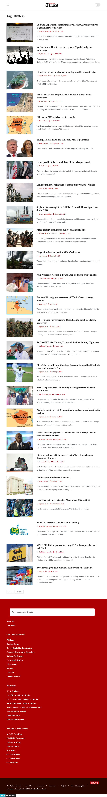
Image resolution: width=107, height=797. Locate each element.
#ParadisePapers (13, 758)
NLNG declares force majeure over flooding (58, 522)
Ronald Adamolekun (45, 214)
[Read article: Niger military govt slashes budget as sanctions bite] (20, 237)
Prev (11, 592)
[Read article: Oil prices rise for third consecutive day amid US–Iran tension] (20, 80)
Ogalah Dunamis (44, 54)
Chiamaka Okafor (44, 278)
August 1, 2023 (58, 278)
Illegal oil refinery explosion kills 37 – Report (58, 252)
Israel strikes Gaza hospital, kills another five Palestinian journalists (64, 96)
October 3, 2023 (54, 256)
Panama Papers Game (15, 719)
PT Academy (12, 664)
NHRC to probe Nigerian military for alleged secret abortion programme (66, 389)
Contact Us (11, 625)
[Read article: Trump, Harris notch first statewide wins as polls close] (20, 147)
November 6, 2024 (57, 143)
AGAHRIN (11, 750)
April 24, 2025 (55, 121)
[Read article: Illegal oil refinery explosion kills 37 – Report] (20, 260)
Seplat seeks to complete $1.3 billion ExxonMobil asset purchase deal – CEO (67, 208)
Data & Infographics (78, 786)
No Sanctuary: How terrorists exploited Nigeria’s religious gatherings (64, 48)
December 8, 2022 (58, 462)
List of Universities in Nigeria (18, 695)
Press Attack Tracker (15, 660)
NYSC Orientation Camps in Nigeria (21, 703)
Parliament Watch (14, 742)
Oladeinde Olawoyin (45, 346)
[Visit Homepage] (52, 5)
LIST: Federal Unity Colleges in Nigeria (22, 699)
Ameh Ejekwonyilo (45, 394)
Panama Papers (13, 746)
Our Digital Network (14, 786)
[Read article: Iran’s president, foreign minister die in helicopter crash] (20, 170)
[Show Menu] (8, 5)
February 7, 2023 (56, 372)
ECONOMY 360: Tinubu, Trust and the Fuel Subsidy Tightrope (68, 342)
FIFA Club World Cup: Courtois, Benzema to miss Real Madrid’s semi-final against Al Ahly (68, 366)
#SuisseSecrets (12, 762)
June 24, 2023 (55, 327)
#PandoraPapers (13, 754)
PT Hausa (10, 640)
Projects (63, 786)
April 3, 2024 (53, 188)
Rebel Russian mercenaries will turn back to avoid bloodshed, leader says (66, 321)
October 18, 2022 (60, 526)
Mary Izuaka (43, 188)
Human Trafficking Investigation (19, 648)
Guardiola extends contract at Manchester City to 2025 (63, 500)
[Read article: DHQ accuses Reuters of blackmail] (20, 485)
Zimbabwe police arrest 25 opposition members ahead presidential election (68, 411)
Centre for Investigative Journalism (21, 652)
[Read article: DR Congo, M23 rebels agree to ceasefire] (20, 125)
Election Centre (13, 644)
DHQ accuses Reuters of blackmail (53, 477)
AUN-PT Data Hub (14, 734)
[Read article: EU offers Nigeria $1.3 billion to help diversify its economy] (20, 575)
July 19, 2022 (58, 552)
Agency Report (43, 143)
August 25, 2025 (55, 101)
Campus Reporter (14, 676)
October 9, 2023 (65, 233)
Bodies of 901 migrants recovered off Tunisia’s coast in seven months (65, 299)
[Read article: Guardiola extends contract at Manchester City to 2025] (20, 508)
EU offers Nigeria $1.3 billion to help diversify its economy (64, 567)
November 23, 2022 (57, 504)
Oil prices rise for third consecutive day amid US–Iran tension (66, 72)
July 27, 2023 (53, 304)
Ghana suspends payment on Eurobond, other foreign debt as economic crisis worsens (66, 434)
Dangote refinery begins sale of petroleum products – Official (66, 184)
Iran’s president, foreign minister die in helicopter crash (63, 162)
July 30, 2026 (58, 31)
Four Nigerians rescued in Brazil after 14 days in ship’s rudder (67, 274)
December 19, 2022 (61, 439)
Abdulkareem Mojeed (45, 76)
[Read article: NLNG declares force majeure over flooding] (20, 530)
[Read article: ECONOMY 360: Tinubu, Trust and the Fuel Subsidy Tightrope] (20, 350)
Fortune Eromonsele (45, 31)
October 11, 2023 (60, 214)
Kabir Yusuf (42, 166)
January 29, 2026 (60, 76)
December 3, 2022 (57, 481)
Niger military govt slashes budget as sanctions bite (61, 229)
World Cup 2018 (13, 715)
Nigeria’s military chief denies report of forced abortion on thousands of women (65, 456)
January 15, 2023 (56, 417)
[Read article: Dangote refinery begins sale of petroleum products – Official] (20, 192)
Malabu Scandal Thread (16, 711)
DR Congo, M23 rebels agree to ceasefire (56, 117)
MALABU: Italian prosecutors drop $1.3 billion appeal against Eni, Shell (67, 546)
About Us (10, 621)
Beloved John (43, 101)
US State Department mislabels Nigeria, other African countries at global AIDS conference (67, 26)
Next (19, 592)
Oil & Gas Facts (13, 691)
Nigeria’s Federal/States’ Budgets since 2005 (24, 707)
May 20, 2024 (53, 166)
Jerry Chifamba (43, 233)
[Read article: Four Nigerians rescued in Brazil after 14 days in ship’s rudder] (20, 282)
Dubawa (10, 668)
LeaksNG (10, 672)
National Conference (15, 656)
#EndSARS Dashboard (16, 738)
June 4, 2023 (58, 346)
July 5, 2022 (53, 571)
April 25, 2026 (57, 54)
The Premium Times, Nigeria (37, 789)
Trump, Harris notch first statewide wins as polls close (63, 139)
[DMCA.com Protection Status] (8, 795)
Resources (52, 786)
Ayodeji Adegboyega (45, 439)
